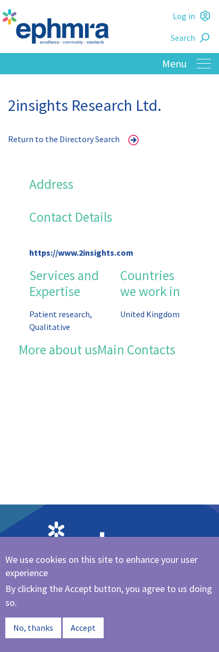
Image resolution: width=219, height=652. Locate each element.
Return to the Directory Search (64, 139)
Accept (83, 627)
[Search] (206, 37)
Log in (184, 16)
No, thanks (33, 627)
